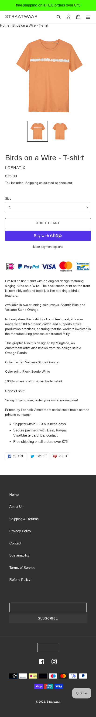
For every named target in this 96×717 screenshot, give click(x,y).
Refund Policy (20, 580)
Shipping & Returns (24, 519)
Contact (15, 543)
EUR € (46, 647)
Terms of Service (22, 567)
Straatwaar (21, 16)
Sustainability (19, 555)
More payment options (48, 246)
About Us (16, 507)
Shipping (31, 183)
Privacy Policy (20, 531)
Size (8, 198)
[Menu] (88, 17)
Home (4, 25)
